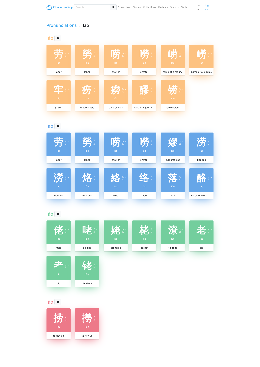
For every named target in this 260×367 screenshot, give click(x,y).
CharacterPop (62, 7)
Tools (184, 7)
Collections (149, 7)
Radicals (163, 7)
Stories (137, 7)
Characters (124, 7)
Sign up (207, 7)
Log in (199, 7)
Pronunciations (61, 25)
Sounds (174, 7)
